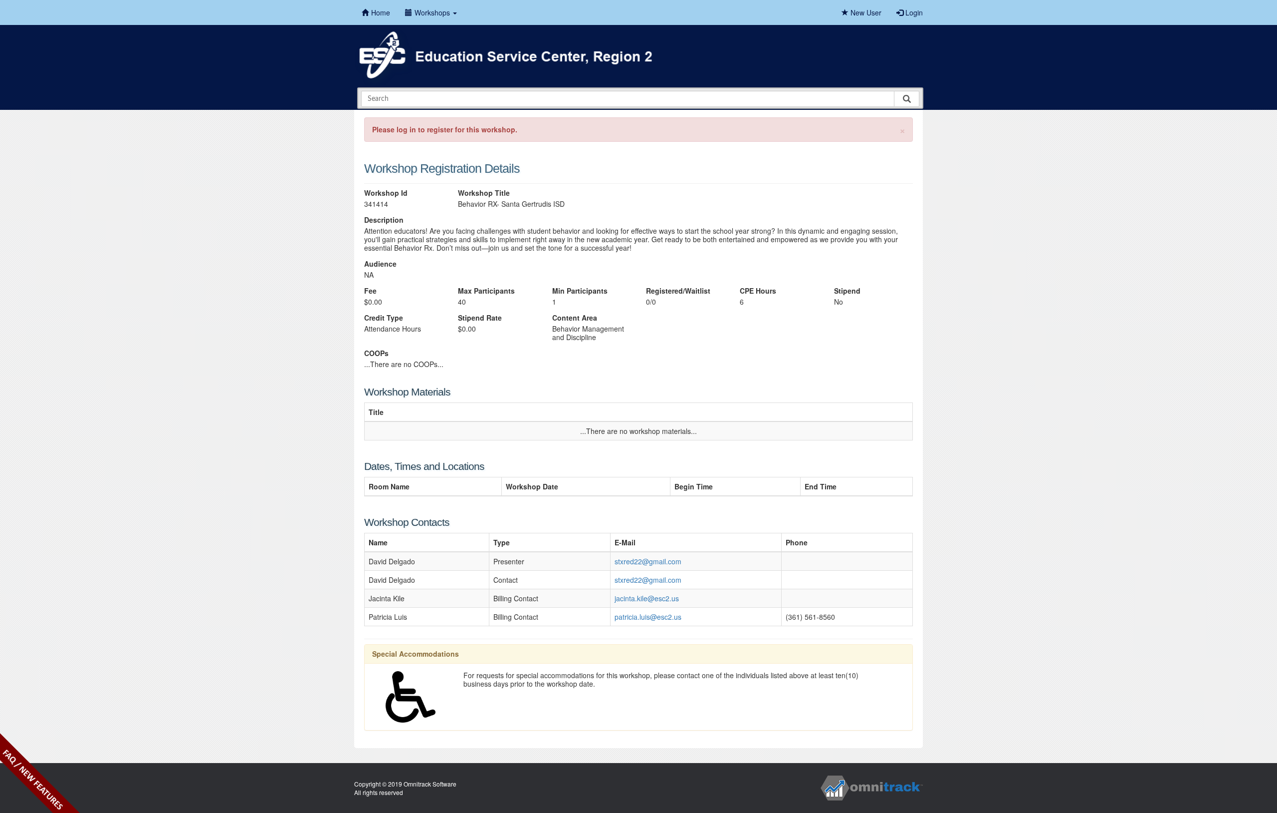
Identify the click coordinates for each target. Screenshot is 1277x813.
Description (384, 220)
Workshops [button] (433, 12)
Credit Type (383, 318)
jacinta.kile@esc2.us (647, 598)
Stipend (847, 291)
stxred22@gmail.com (648, 561)
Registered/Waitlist (678, 291)
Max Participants (486, 291)
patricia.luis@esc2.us (648, 617)
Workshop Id (386, 193)
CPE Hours (758, 291)
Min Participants (580, 291)
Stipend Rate (480, 318)
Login (913, 12)
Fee (370, 291)
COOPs (376, 353)
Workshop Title (484, 193)
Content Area (574, 318)
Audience (380, 264)
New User (865, 12)
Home (380, 12)
